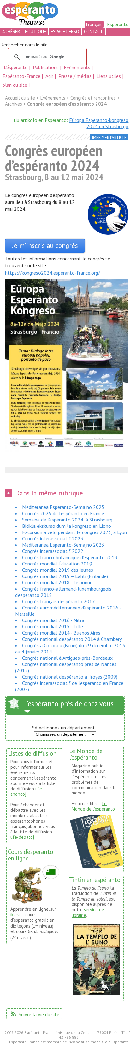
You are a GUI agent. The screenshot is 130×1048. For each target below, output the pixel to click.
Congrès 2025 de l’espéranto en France (63, 513)
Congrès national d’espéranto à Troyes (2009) (69, 677)
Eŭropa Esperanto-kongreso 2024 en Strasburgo (98, 123)
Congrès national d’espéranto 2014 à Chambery (72, 639)
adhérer (11, 32)
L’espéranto (16, 67)
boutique (35, 32)
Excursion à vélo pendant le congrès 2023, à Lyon (74, 532)
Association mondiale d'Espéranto (99, 1042)
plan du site (15, 85)
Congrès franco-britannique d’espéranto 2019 (69, 557)
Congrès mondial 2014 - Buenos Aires (61, 633)
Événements (78, 67)
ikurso (16, 915)
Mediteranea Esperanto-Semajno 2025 (63, 507)
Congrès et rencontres (93, 98)
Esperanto (118, 24)
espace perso (65, 32)
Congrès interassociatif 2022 (52, 551)
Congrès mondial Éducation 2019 (57, 563)
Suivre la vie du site (34, 1014)
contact (93, 32)
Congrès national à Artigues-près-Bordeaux (67, 658)
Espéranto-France (22, 76)
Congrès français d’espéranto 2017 (58, 601)
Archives (13, 104)
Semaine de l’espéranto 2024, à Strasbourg (67, 519)
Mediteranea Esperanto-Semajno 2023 (63, 545)
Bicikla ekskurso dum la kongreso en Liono (66, 526)
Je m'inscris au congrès (45, 245)
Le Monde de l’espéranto (93, 806)
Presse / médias (75, 76)
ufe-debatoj (22, 837)
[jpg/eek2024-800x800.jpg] (108, 215)
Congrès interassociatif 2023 (52, 538)
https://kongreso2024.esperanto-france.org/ (52, 273)
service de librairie (88, 912)
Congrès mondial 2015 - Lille (52, 626)
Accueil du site (20, 98)
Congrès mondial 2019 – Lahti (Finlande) (65, 576)
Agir (50, 76)
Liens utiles (109, 76)
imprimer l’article (109, 137)
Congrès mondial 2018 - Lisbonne (57, 582)
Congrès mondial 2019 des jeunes (57, 570)
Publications (46, 67)
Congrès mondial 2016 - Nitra (53, 620)
